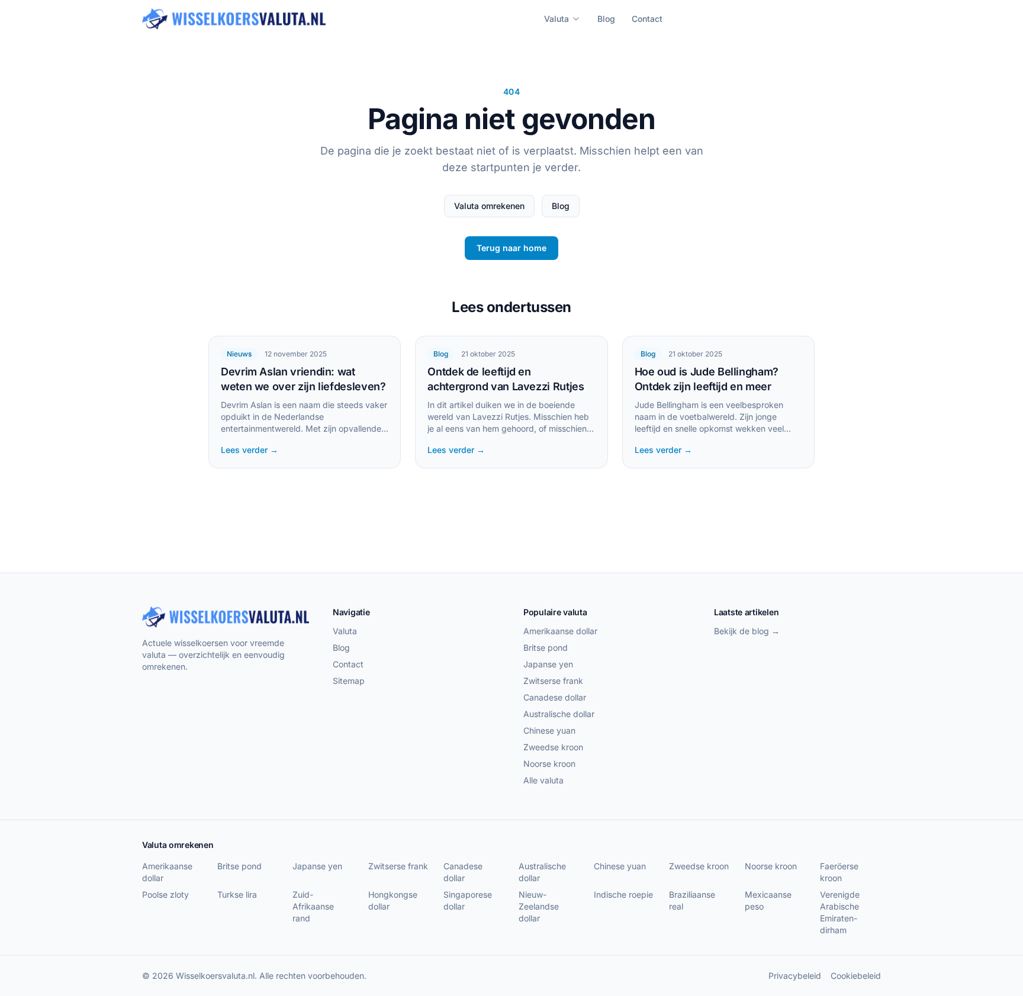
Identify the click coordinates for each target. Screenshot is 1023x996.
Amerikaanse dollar (560, 631)
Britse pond (545, 647)
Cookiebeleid (856, 976)
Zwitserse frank (553, 681)
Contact (647, 19)
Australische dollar (558, 714)
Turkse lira (237, 894)
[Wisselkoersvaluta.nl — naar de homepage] (234, 19)
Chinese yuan (549, 730)
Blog (606, 19)
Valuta (556, 19)
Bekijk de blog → (747, 631)
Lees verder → (249, 450)
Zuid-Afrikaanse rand (313, 906)
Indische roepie (623, 894)
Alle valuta (543, 780)
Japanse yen (548, 664)
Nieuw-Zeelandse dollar (539, 906)
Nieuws (239, 353)
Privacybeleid (794, 976)
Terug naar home (511, 248)
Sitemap (349, 681)
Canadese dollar (554, 697)
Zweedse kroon (553, 747)
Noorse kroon (549, 764)
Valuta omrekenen (489, 206)
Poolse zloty (165, 894)
